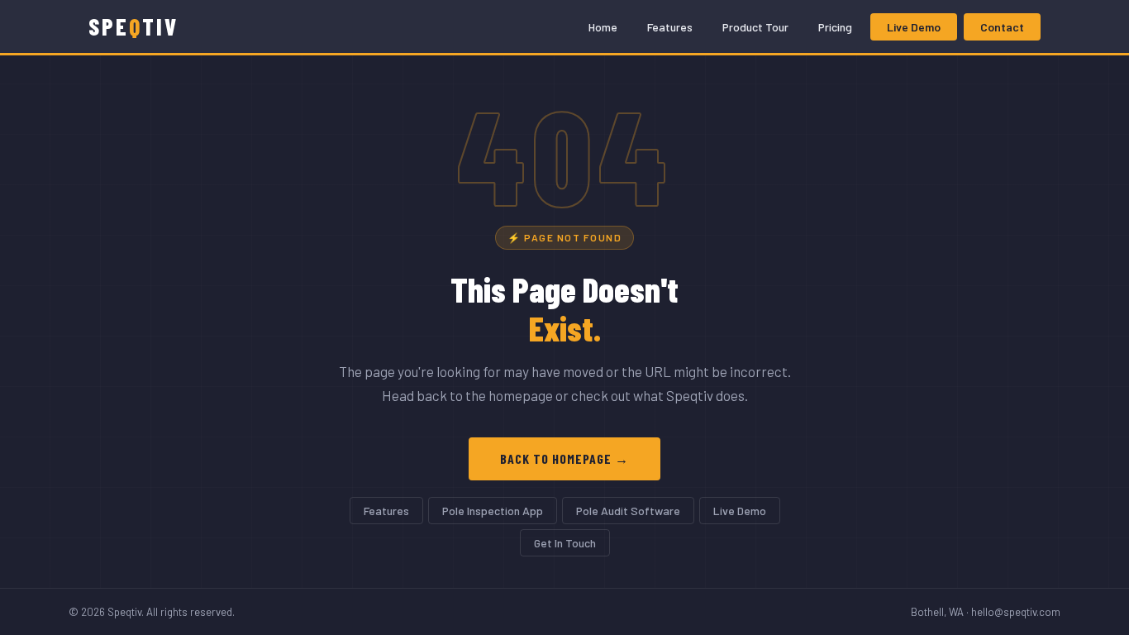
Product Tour (755, 27)
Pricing (835, 27)
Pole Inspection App (492, 511)
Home (602, 27)
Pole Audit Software (628, 511)
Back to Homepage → (564, 458)
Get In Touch (565, 543)
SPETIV (133, 26)
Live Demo (914, 27)
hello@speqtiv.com (1015, 611)
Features (670, 27)
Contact (1002, 27)
